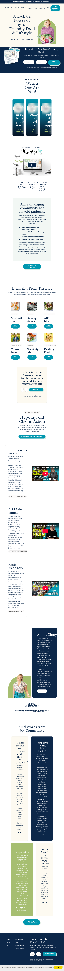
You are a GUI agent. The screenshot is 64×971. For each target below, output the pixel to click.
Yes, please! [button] (54, 62)
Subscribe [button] (36, 389)
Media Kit (8, 944)
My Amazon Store (19, 941)
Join (35, 8)
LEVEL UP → (33, 131)
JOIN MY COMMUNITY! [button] (31, 922)
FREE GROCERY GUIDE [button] (55, 8)
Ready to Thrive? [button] (32, 266)
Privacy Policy (20, 945)
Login (8, 948)
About (30, 8)
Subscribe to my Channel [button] (32, 436)
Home (8, 939)
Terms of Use (20, 948)
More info (30, 969)
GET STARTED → (20, 131)
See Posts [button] (15, 326)
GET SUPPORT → (48, 131)
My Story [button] (42, 691)
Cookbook (41, 8)
